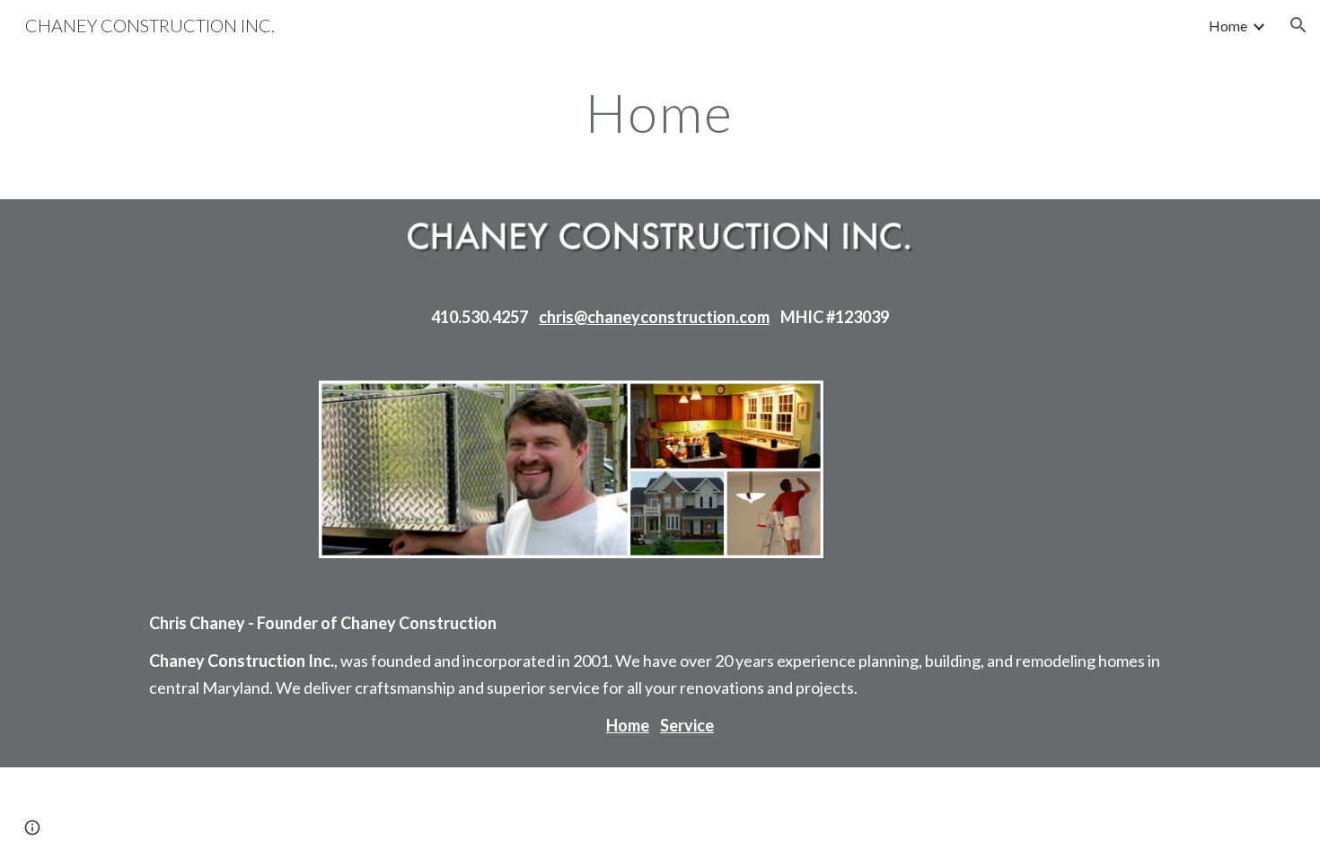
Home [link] (1228, 25)
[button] (1298, 25)
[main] (660, 112)
